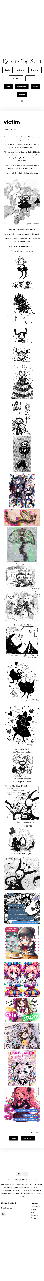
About (30, 78)
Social (35, 86)
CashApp (34, 1215)
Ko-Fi (33, 1212)
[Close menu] (25, 1174)
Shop (8, 86)
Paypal (33, 1209)
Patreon (34, 1218)
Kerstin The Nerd (8, 1203)
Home (14, 1138)
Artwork (20, 70)
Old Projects (16, 78)
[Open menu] (18, 1174)
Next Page (35, 1132)
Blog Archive (28, 1138)
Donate (22, 94)
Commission (21, 86)
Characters (35, 70)
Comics (7, 70)
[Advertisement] (22, 24)
